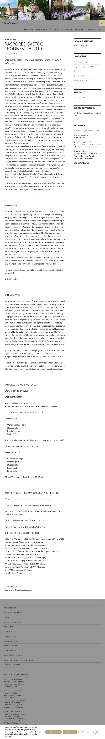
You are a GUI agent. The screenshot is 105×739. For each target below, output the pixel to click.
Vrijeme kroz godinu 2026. (84, 67)
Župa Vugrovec (11, 23)
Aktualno (79, 29)
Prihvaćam (53, 732)
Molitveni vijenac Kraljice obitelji (18, 660)
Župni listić (54, 29)
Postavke (86, 732)
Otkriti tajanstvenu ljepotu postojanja (19, 588)
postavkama (9, 736)
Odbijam (70, 732)
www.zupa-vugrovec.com (88, 147)
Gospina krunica (11, 646)
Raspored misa (41, 29)
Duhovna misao (10, 651)
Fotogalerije (91, 29)
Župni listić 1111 (80, 76)
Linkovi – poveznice (12, 665)
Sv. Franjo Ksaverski (12, 622)
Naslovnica (28, 29)
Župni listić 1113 (80, 62)
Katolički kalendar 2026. (14, 655)
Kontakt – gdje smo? (12, 613)
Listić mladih (9, 632)
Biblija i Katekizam (11, 641)
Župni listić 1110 (80, 80)
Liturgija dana (10, 636)
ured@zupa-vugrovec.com (90, 144)
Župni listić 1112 (80, 71)
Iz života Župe (67, 29)
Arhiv (101, 29)
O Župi (6, 617)
